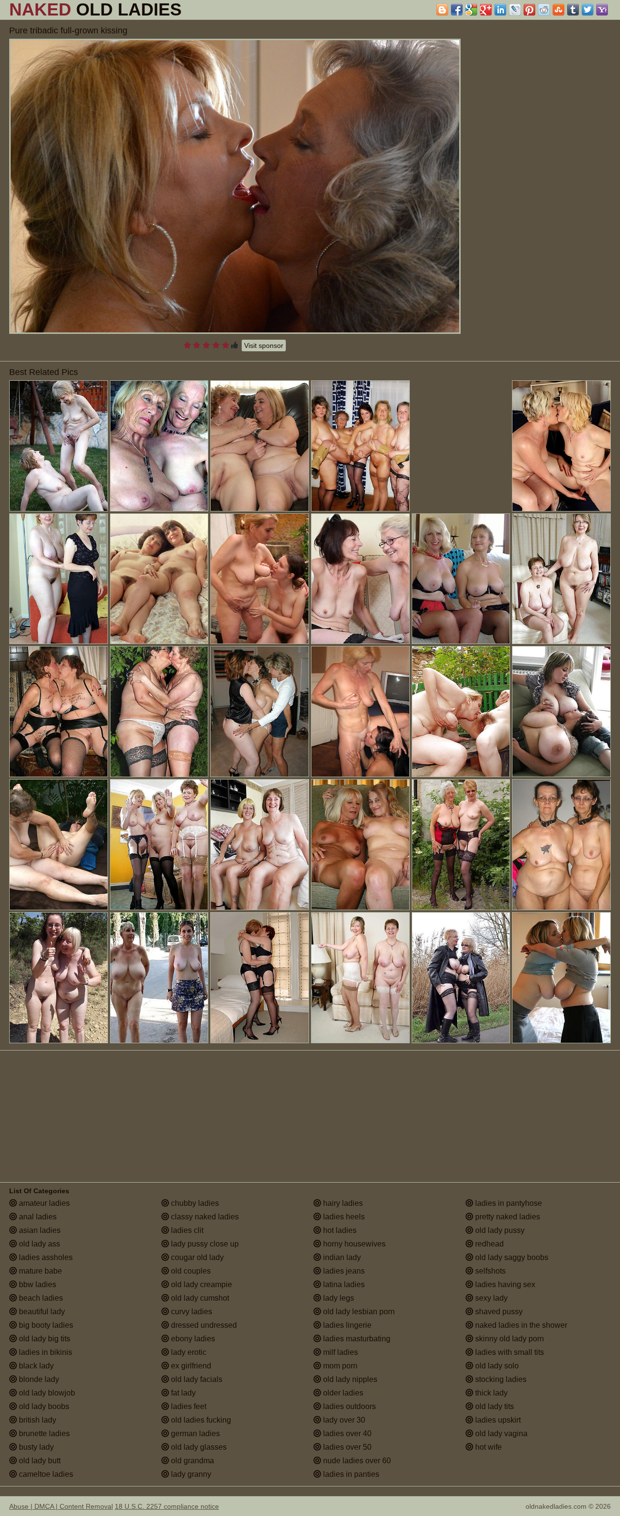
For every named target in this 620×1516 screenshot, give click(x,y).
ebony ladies (192, 1339)
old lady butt (39, 1460)
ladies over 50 (346, 1447)
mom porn (339, 1366)
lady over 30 (343, 1420)
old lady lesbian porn (358, 1311)
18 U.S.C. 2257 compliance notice (167, 1506)
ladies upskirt (497, 1420)
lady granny (190, 1474)
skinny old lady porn (508, 1339)
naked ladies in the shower (520, 1325)
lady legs (337, 1298)
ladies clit (186, 1230)
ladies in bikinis (44, 1352)
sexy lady (490, 1298)
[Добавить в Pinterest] (529, 9)
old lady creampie (200, 1284)
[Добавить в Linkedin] (500, 9)
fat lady (182, 1393)
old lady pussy (499, 1230)
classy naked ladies (204, 1217)
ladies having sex (504, 1284)
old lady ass (38, 1244)
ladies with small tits (508, 1352)
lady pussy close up (204, 1244)
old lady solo (496, 1366)
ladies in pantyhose (507, 1203)
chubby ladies (194, 1203)
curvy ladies (190, 1311)
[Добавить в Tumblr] (573, 9)
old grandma (191, 1460)
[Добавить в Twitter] (587, 9)
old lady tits (493, 1406)
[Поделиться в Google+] (486, 9)
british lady (36, 1420)
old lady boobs (43, 1406)
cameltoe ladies (45, 1474)
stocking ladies (500, 1379)
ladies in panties (350, 1474)
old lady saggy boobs (510, 1257)
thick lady (490, 1393)
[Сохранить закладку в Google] (471, 9)
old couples (190, 1271)
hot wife (487, 1447)
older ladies (342, 1393)
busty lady (35, 1447)
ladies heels (343, 1217)
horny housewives (353, 1244)
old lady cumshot (199, 1298)
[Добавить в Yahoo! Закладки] (602, 9)
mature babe (39, 1271)
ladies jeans (343, 1271)
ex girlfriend (190, 1366)
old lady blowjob (46, 1393)
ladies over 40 (346, 1433)
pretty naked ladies (506, 1217)
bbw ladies (36, 1284)
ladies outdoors (348, 1406)
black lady (35, 1366)
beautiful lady (41, 1311)
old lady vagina (500, 1433)
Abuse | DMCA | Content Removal (61, 1506)
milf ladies (339, 1352)
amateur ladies (43, 1203)
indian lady (341, 1257)
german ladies (194, 1433)
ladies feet (187, 1406)
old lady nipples (349, 1379)
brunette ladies (43, 1433)
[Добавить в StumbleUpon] (558, 9)
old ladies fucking (200, 1420)
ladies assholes (45, 1257)
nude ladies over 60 (356, 1460)
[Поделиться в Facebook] (457, 9)
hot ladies (338, 1230)
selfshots (489, 1271)
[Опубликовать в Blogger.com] (442, 9)
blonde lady (38, 1379)
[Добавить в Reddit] (544, 9)
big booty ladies (45, 1325)
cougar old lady (196, 1257)
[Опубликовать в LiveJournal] (515, 9)
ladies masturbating (355, 1339)
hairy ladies (342, 1203)
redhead (488, 1244)
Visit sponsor (263, 345)
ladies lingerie (346, 1325)
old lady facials (195, 1379)
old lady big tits (43, 1339)
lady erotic (187, 1352)
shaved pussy (498, 1311)
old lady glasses (198, 1447)
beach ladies (40, 1298)
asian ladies (39, 1230)
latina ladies (343, 1284)
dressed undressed (203, 1325)
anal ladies (37, 1217)
